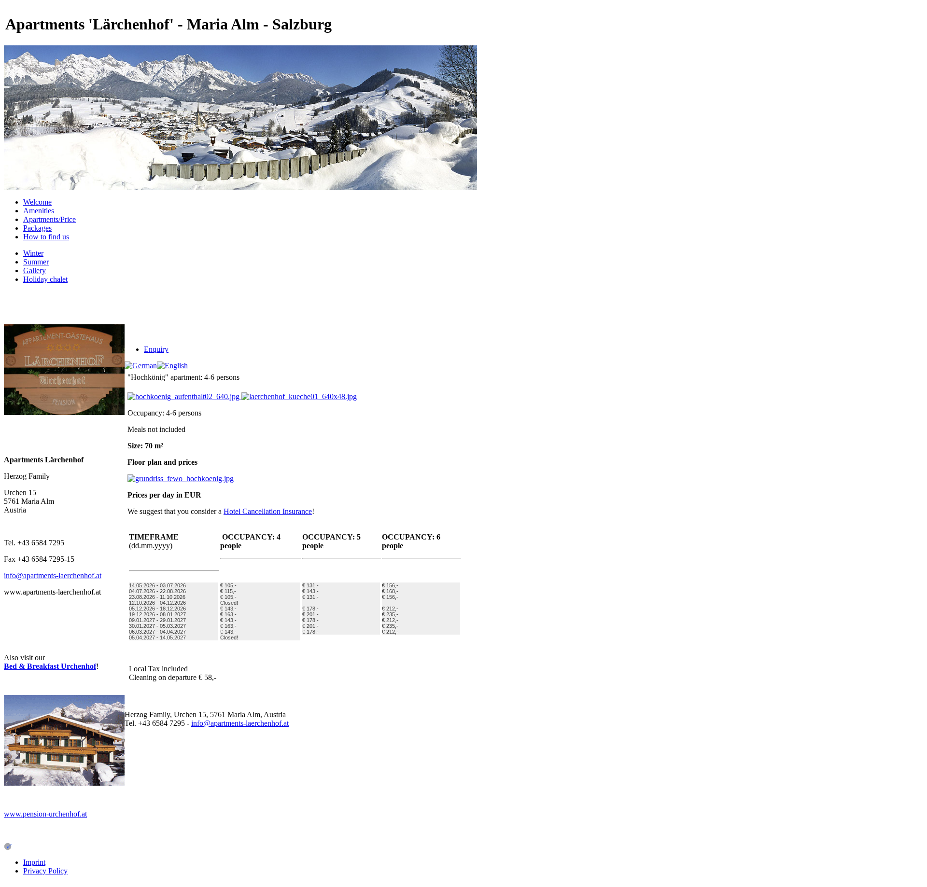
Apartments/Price (49, 219)
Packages (37, 228)
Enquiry (156, 349)
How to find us (46, 237)
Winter (33, 253)
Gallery (34, 270)
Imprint (34, 862)
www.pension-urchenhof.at (45, 814)
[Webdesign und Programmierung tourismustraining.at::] (8, 848)
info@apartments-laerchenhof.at (52, 575)
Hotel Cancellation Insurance (268, 511)
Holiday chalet (45, 279)
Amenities (38, 211)
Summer (36, 262)
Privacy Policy (45, 871)
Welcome (37, 202)
